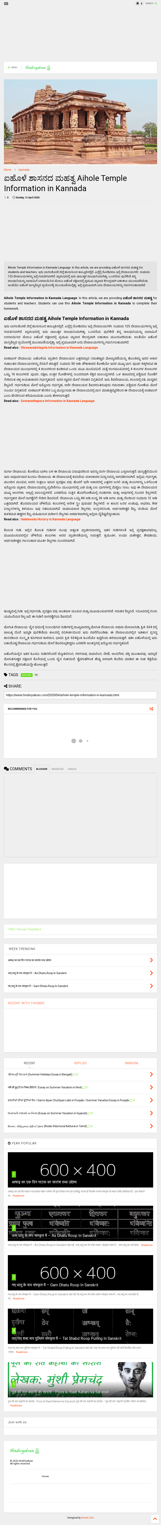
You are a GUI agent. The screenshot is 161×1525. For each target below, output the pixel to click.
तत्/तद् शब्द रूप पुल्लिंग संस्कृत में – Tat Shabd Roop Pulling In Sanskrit (67, 1338)
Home (7, 169)
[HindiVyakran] (38, 69)
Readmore (18, 1195)
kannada (24, 169)
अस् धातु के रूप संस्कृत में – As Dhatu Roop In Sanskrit (54, 1235)
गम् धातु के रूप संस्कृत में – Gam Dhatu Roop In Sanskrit (55, 1285)
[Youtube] (6, 3)
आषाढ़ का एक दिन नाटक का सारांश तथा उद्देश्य (44, 1182)
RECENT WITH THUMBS (26, 1003)
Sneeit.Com (87, 1517)
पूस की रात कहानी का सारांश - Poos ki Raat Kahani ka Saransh (60, 1392)
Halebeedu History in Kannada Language (50, 519)
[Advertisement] (80, 34)
